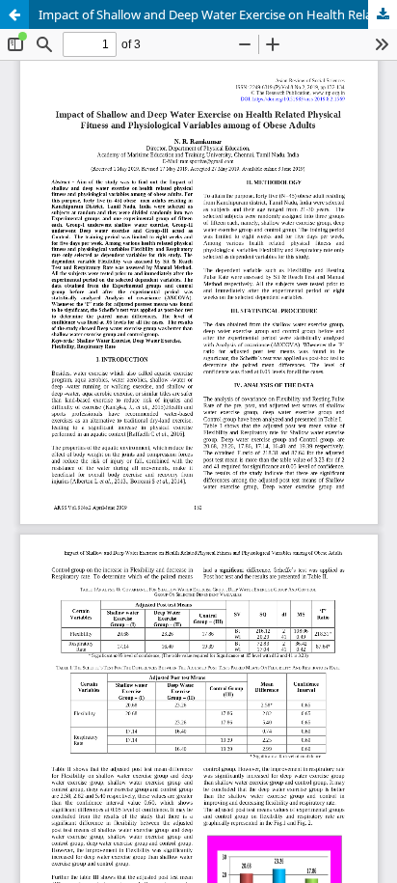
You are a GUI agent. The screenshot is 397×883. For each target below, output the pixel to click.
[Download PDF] (382, 14)
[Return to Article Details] (14, 14)
